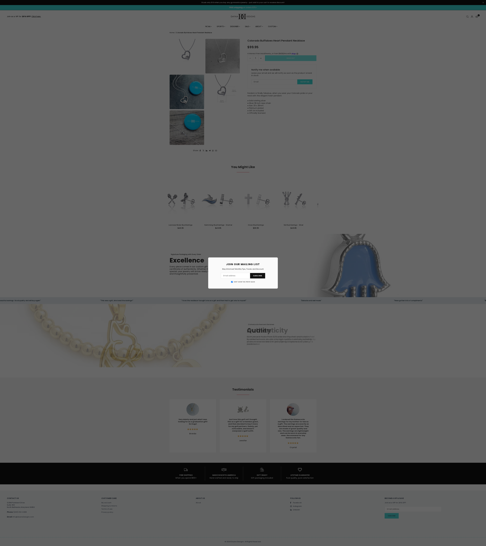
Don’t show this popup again (244, 282)
